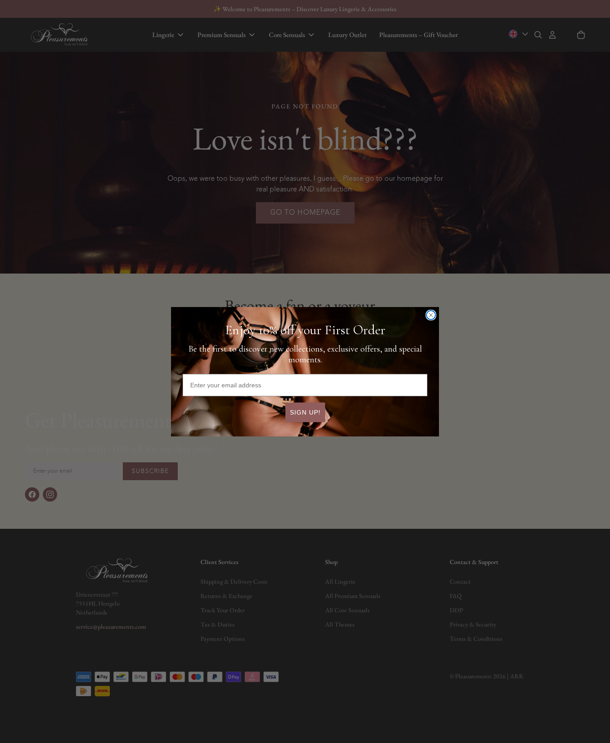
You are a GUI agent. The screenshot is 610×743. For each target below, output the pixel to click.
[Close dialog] (430, 315)
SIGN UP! (305, 411)
